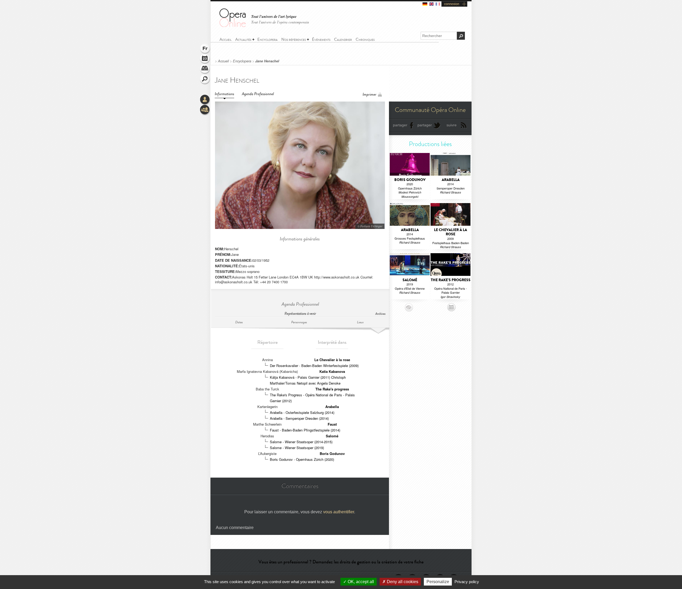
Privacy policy (466, 581)
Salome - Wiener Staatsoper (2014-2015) (301, 441)
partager (400, 125)
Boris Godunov (332, 453)
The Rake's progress (332, 389)
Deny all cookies (402, 581)
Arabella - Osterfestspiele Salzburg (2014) (302, 412)
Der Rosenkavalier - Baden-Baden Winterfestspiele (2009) (314, 365)
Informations (224, 94)
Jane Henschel (267, 61)
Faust (332, 424)
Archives (380, 314)
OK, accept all (360, 581)
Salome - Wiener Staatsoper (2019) (297, 447)
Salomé (332, 435)
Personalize (438, 581)
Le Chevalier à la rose (332, 359)
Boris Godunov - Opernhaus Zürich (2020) (302, 459)
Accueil (223, 61)
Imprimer (369, 94)
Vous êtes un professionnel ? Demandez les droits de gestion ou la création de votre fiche (341, 561)
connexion (451, 4)
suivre (451, 125)
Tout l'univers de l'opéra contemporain (280, 22)
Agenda (205, 59)
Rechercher (205, 79)
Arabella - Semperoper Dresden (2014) (299, 418)
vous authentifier (338, 512)
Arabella (332, 406)
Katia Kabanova (332, 371)
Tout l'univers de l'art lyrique (274, 16)
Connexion (205, 100)
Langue (205, 49)
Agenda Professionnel (258, 94)
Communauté (205, 110)
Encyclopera (242, 61)
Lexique (205, 69)
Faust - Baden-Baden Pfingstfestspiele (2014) (305, 430)
